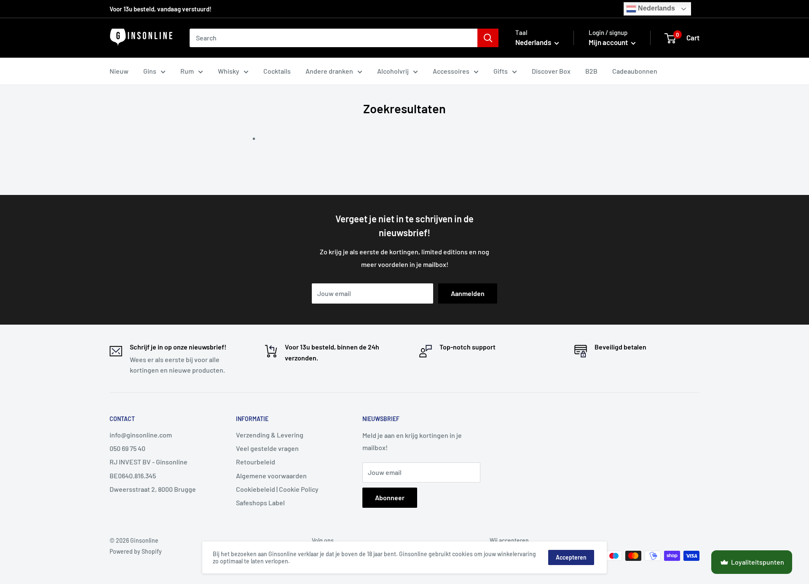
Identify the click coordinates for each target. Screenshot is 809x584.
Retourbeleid (255, 462)
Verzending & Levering (269, 435)
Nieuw (119, 71)
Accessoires (451, 71)
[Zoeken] (487, 38)
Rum (187, 71)
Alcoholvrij (393, 71)
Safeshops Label (260, 503)
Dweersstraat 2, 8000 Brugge (153, 489)
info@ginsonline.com (141, 435)
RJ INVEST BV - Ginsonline (149, 462)
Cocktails (277, 71)
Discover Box (551, 71)
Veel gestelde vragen (267, 448)
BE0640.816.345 (133, 476)
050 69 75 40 (127, 448)
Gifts (500, 71)
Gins (149, 71)
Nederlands (655, 8)
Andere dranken (329, 71)
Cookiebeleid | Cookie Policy (277, 489)
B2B (591, 71)
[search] (333, 38)
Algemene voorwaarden (271, 476)
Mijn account (609, 42)
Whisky (228, 71)
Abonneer (389, 497)
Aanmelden (468, 293)
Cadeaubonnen (634, 71)
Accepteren (571, 557)
